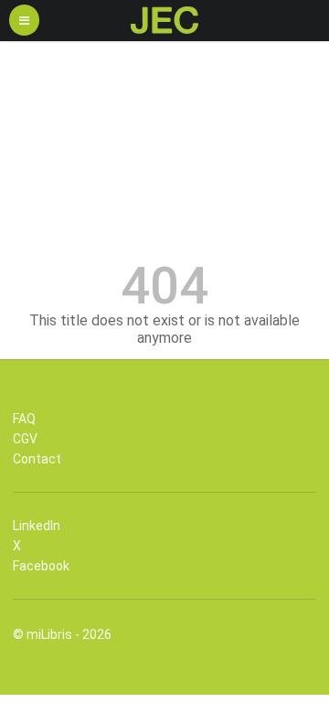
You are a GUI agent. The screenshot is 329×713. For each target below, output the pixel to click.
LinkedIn (36, 525)
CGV (25, 438)
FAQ (24, 418)
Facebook (41, 566)
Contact (37, 459)
